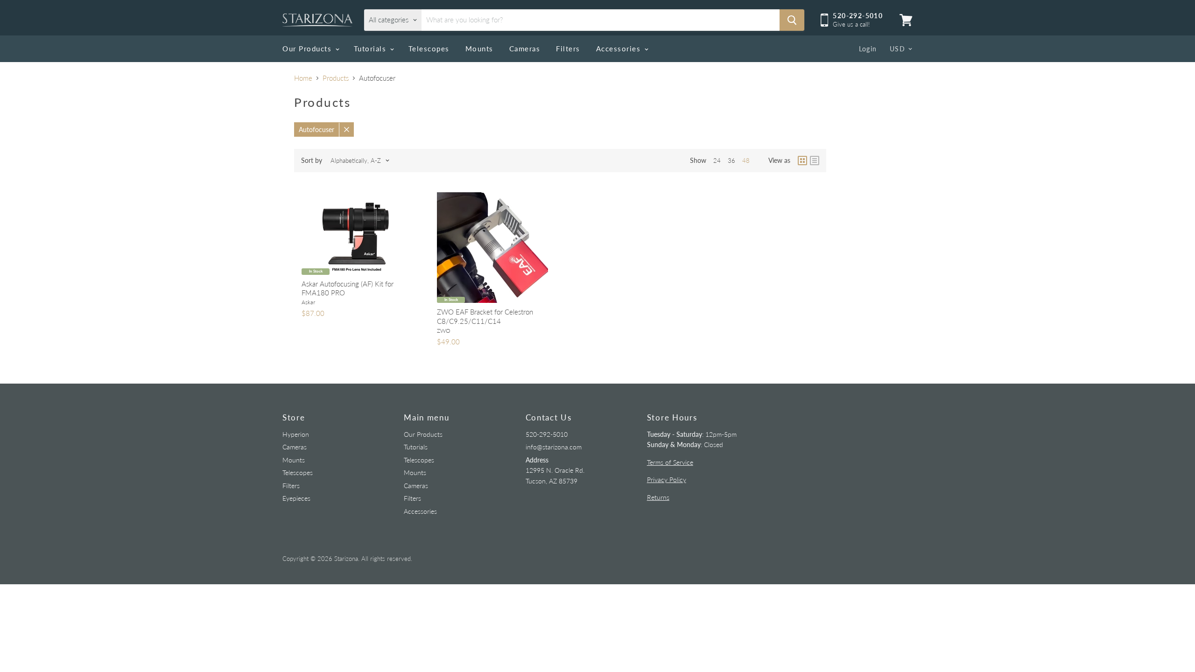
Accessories (619, 48)
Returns (658, 497)
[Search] (792, 20)
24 (717, 160)
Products (336, 78)
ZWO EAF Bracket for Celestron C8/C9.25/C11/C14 (485, 316)
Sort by (311, 160)
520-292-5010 (547, 434)
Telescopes (429, 48)
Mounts (479, 48)
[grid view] (802, 160)
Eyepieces (296, 498)
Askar (308, 302)
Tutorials (371, 48)
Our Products (308, 48)
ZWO (443, 330)
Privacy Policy (666, 479)
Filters (568, 48)
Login (868, 49)
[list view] (814, 160)
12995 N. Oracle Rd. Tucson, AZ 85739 (555, 470)
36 (731, 160)
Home (303, 78)
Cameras (525, 48)
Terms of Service (670, 462)
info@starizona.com (554, 447)
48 (746, 160)
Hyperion (295, 434)
